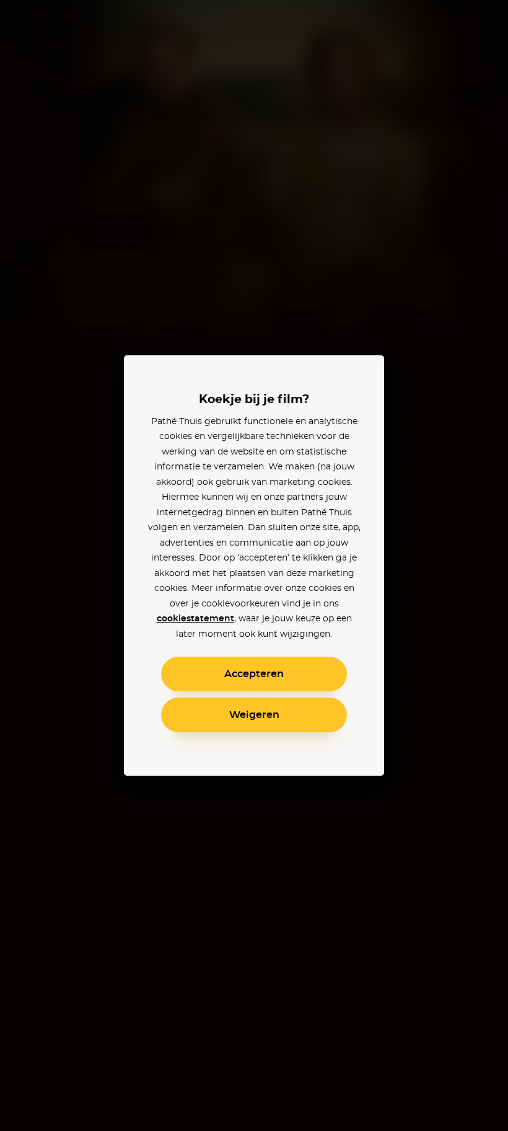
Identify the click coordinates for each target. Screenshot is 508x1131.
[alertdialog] (254, 565)
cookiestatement (195, 618)
